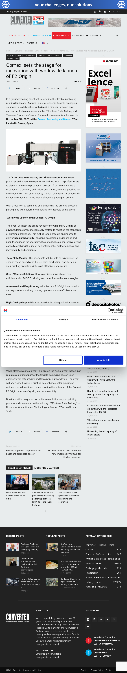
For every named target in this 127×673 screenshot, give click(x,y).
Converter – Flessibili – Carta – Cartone (31, 50)
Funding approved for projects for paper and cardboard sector (23, 452)
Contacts (109, 670)
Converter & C (40, 35)
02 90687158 (46, 650)
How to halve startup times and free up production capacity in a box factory (102, 394)
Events (94, 35)
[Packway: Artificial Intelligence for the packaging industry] (12, 547)
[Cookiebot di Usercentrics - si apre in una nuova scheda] (109, 310)
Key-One (38, 670)
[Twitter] (114, 11)
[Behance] (100, 11)
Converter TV (61, 35)
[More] (66, 88)
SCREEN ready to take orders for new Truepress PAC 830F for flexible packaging (64, 454)
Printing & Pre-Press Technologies (49, 55)
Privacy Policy (97, 670)
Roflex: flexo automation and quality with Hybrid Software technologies (101, 379)
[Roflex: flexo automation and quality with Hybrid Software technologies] (12, 561)
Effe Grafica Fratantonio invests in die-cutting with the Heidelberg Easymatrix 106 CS (103, 408)
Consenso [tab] (22, 319)
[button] (117, 35)
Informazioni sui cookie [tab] (105, 319)
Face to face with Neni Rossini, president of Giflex (16, 495)
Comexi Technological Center (54, 119)
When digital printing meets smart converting (103, 422)
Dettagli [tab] (63, 319)
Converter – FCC (17, 35)
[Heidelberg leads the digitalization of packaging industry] (52, 582)
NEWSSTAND (78, 35)
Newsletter (15, 43)
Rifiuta (62, 360)
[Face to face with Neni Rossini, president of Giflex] (17, 482)
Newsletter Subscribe (107, 640)
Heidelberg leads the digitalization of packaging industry (70, 582)
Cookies (84, 670)
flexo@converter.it (51, 653)
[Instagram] (95, 11)
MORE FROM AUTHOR (46, 468)
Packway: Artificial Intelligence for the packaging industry (30, 547)
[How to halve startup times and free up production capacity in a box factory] (12, 582)
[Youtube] (118, 11)
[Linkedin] (104, 11)
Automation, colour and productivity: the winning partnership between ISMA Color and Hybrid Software (43, 498)
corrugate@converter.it (47, 657)
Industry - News (13, 59)
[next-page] (46, 511)
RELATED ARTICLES (19, 468)
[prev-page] (41, 511)
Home (9, 50)
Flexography (68, 55)
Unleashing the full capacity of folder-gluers (102, 433)
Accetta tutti (103, 360)
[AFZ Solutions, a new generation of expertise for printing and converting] (69, 482)
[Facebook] (109, 11)
